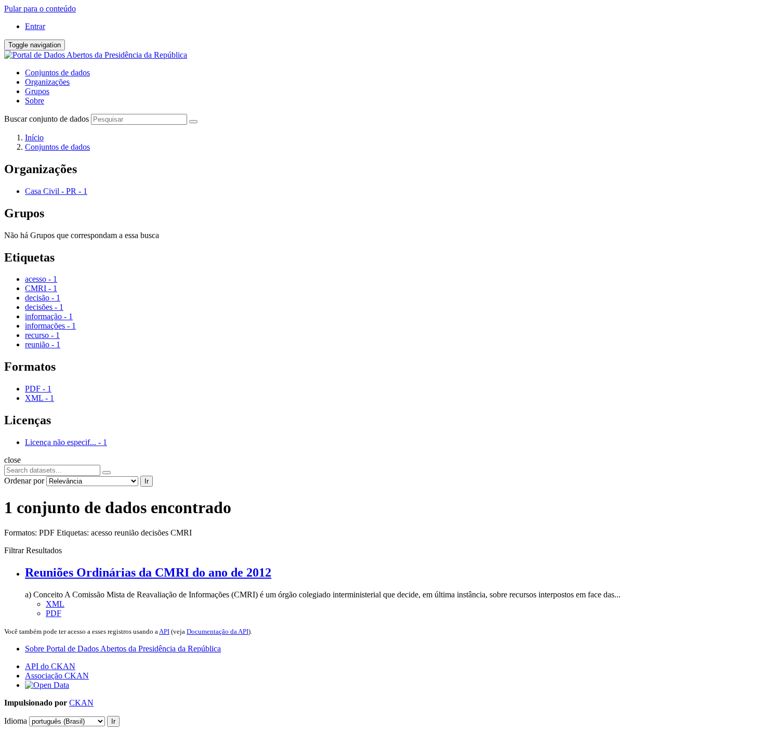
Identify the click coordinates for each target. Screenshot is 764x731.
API (164, 631)
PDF (53, 613)
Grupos (37, 91)
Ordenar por (24, 480)
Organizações (47, 81)
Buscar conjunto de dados (46, 118)
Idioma (15, 720)
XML (55, 603)
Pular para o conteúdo (40, 8)
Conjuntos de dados (57, 72)
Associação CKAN (57, 675)
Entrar (35, 26)
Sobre (34, 100)
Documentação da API (217, 631)
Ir (146, 481)
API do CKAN (50, 666)
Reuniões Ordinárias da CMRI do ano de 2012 (148, 572)
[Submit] (193, 121)
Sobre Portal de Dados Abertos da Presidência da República (123, 648)
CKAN (81, 702)
